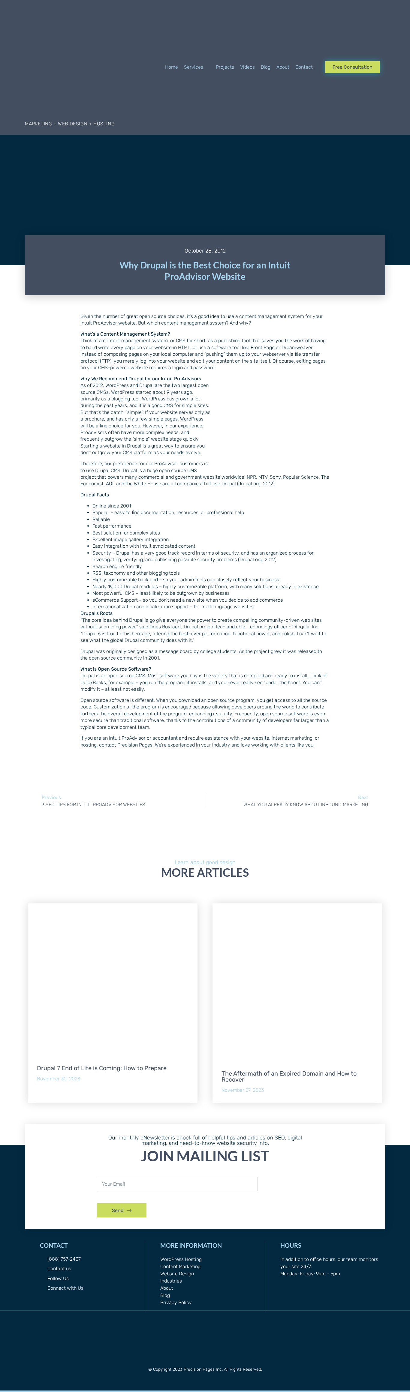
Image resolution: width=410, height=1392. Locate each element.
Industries (171, 1281)
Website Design (177, 1274)
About (166, 1288)
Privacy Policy (176, 1302)
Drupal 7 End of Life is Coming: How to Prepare (102, 1068)
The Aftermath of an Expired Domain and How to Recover (289, 1076)
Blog (165, 1295)
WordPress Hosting (181, 1259)
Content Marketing (180, 1266)
